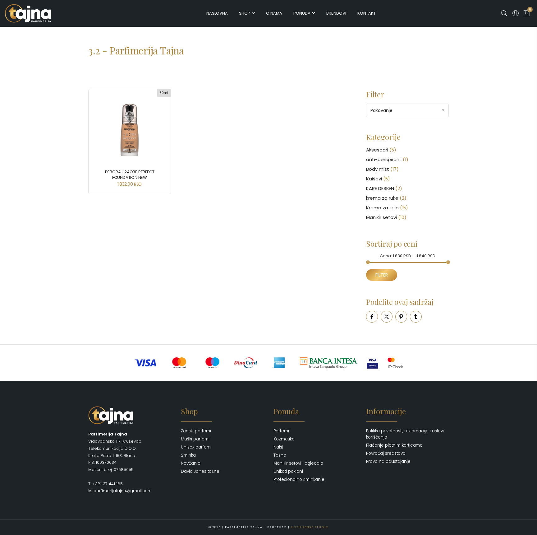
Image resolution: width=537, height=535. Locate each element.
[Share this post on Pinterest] (401, 317)
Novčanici (191, 463)
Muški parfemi (195, 439)
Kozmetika (284, 439)
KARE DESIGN (380, 188)
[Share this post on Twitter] (386, 317)
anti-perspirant (384, 159)
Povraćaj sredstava (386, 453)
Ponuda (301, 13)
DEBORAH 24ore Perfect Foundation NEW (129, 174)
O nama (274, 13)
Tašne (279, 455)
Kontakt (366, 13)
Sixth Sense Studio (310, 527)
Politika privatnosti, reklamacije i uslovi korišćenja (405, 434)
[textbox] (407, 110)
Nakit (278, 447)
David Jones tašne (200, 471)
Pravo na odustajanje (388, 461)
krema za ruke (382, 198)
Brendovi (336, 13)
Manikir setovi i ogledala (298, 463)
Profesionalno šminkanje (298, 479)
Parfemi (281, 431)
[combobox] (407, 110)
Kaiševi (374, 178)
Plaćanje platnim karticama (394, 445)
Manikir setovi (381, 217)
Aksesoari (377, 150)
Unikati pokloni (288, 471)
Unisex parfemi (196, 447)
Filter (381, 275)
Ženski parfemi (196, 431)
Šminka (188, 455)
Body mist (377, 169)
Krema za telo (382, 207)
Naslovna (217, 13)
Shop (244, 13)
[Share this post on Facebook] (372, 317)
